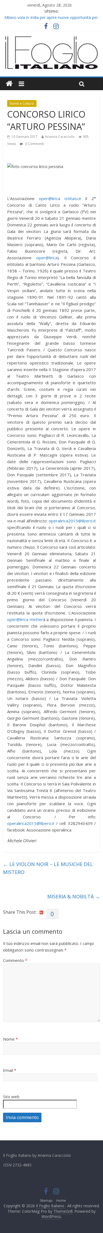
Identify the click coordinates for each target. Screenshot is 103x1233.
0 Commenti (34, 143)
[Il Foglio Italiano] (9, 84)
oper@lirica (46, 257)
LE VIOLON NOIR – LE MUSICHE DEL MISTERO (48, 868)
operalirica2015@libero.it (72, 520)
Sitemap (46, 1200)
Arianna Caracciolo (60, 136)
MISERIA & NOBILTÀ (73, 896)
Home (61, 1200)
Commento (15, 960)
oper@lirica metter (25, 619)
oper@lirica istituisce (60, 198)
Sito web (11, 1096)
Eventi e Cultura (22, 103)
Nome (10, 1039)
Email (9, 1070)
